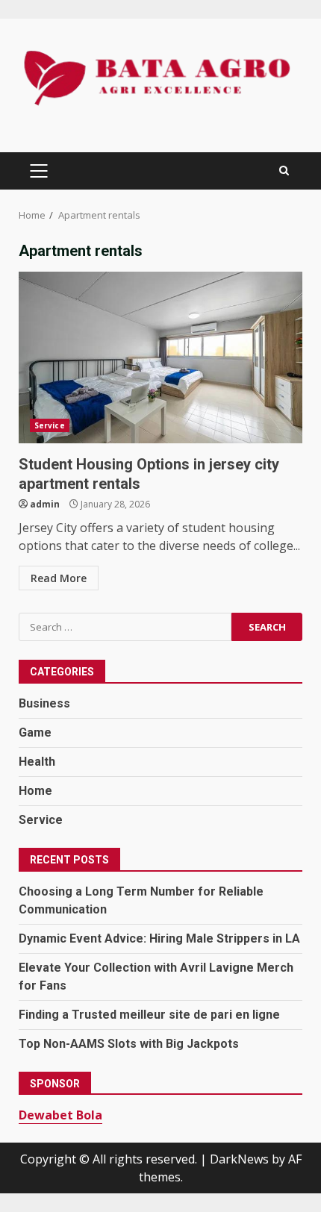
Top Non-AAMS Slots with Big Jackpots (129, 1044)
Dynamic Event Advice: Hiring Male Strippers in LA (159, 938)
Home (35, 791)
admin (45, 504)
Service (49, 425)
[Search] (284, 170)
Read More (59, 578)
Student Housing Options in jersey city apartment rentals (160, 357)
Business (44, 703)
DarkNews (239, 1159)
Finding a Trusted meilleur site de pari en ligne (149, 1015)
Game (35, 732)
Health (37, 762)
